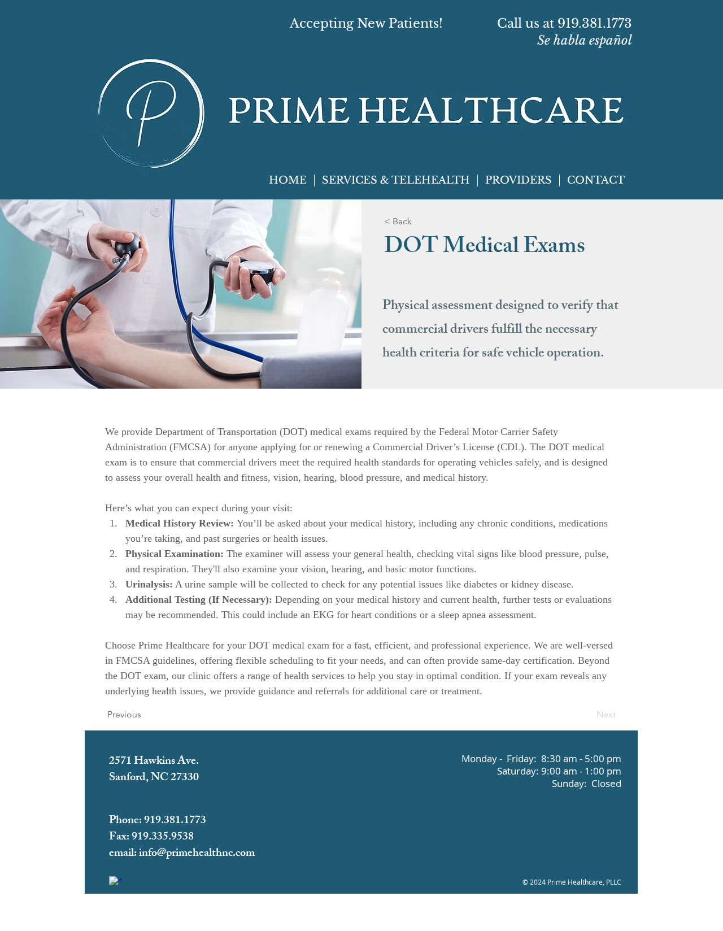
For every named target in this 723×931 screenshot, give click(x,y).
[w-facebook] (115, 882)
